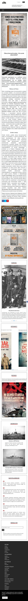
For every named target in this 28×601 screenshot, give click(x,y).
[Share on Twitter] (5, 201)
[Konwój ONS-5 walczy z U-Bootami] (14, 443)
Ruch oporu (7, 556)
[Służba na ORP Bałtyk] (14, 418)
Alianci (6, 544)
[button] (10, 348)
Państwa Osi (7, 545)
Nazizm (6, 536)
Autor (6, 571)
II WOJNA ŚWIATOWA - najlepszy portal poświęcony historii (13, 581)
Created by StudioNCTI (4, 584)
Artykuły (6, 541)
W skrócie (6, 534)
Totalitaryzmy (7, 535)
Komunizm (6, 561)
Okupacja (6, 555)
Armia (6, 557)
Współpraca (7, 572)
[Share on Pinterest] (7, 201)
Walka (6, 558)
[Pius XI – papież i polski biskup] (14, 280)
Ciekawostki (7, 542)
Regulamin (6, 574)
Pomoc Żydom (7, 560)
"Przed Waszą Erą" (8, 577)
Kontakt (6, 576)
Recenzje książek (8, 567)
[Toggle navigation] (3, 10)
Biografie (6, 562)
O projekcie (7, 573)
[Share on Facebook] (3, 201)
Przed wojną (7, 553)
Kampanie (6, 550)
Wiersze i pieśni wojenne (9, 566)
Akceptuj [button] (5, 597)
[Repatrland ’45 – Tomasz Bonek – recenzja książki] (14, 382)
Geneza (6, 531)
